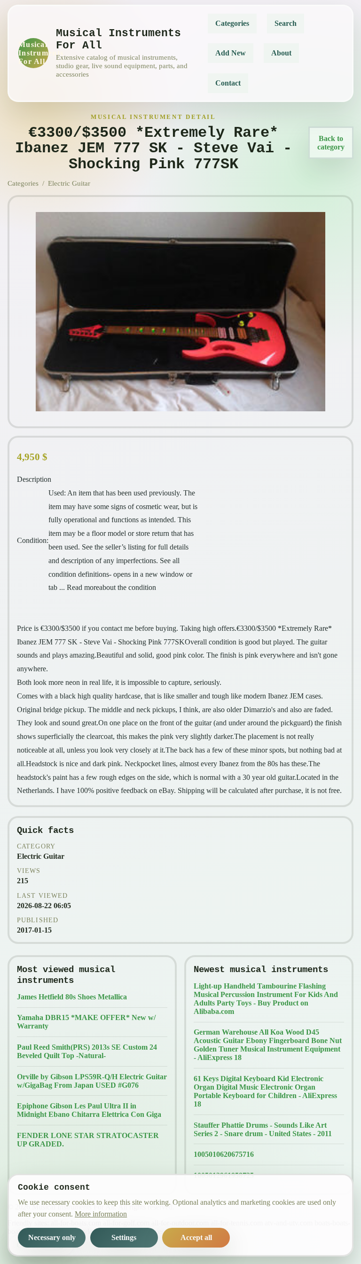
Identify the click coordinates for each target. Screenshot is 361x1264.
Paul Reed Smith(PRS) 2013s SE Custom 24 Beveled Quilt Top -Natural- (87, 1051)
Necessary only (52, 1237)
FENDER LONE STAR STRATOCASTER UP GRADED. (88, 1139)
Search (286, 23)
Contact (228, 83)
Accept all (196, 1237)
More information (101, 1214)
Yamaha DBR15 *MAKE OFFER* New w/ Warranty (86, 1021)
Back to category (331, 142)
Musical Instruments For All (33, 52)
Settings (123, 1237)
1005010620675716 (224, 1154)
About (281, 53)
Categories (232, 23)
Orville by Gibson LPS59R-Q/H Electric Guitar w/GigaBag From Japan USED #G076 (92, 1081)
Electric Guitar (69, 183)
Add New (230, 53)
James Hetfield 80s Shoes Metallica (72, 997)
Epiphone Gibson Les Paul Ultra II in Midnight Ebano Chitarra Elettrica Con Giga (89, 1110)
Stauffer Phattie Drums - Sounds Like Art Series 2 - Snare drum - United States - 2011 (263, 1129)
